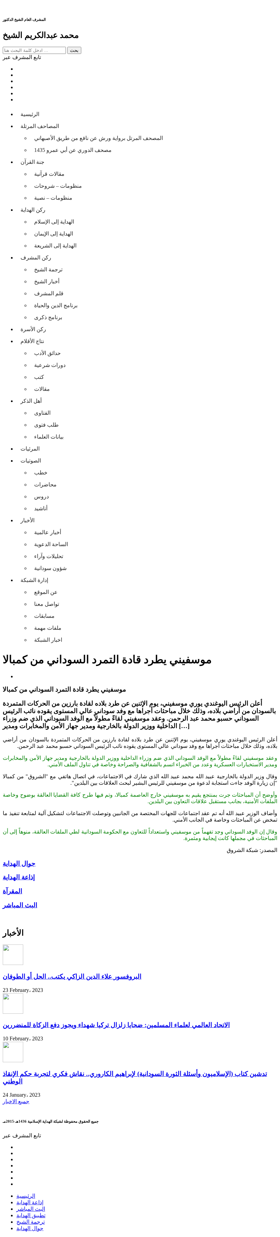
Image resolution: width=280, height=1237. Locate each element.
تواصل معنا (46, 604)
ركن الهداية (32, 210)
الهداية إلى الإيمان (53, 234)
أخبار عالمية (47, 532)
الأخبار (27, 520)
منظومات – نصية (53, 198)
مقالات (42, 389)
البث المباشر (30, 1209)
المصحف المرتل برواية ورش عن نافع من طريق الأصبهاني (98, 138)
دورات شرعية (50, 365)
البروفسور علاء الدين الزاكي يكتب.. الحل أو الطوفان (72, 976)
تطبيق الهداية (30, 1215)
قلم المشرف (49, 293)
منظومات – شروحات (58, 186)
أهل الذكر (31, 401)
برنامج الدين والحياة (56, 305)
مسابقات (44, 616)
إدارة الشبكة (34, 580)
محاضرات (45, 484)
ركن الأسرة (33, 329)
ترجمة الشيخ (48, 269)
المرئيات (30, 449)
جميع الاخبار (16, 1101)
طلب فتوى (46, 425)
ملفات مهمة (47, 628)
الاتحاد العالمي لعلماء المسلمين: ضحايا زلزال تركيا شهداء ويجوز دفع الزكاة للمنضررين (116, 1024)
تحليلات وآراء (48, 556)
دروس (41, 496)
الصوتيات (30, 461)
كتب (39, 377)
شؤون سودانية (50, 568)
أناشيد (40, 508)
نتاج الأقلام (32, 341)
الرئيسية (29, 114)
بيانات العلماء (49, 437)
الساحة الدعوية (51, 544)
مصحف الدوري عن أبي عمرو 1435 (73, 150)
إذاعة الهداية (29, 1202)
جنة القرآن (32, 162)
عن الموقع (46, 592)
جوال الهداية (29, 1228)
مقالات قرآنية (49, 174)
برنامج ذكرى (48, 317)
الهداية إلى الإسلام (54, 222)
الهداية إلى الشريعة (55, 245)
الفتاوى (42, 413)
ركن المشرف (35, 257)
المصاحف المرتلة (39, 126)
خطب (40, 472)
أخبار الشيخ (46, 281)
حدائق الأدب (47, 353)
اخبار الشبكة (48, 640)
